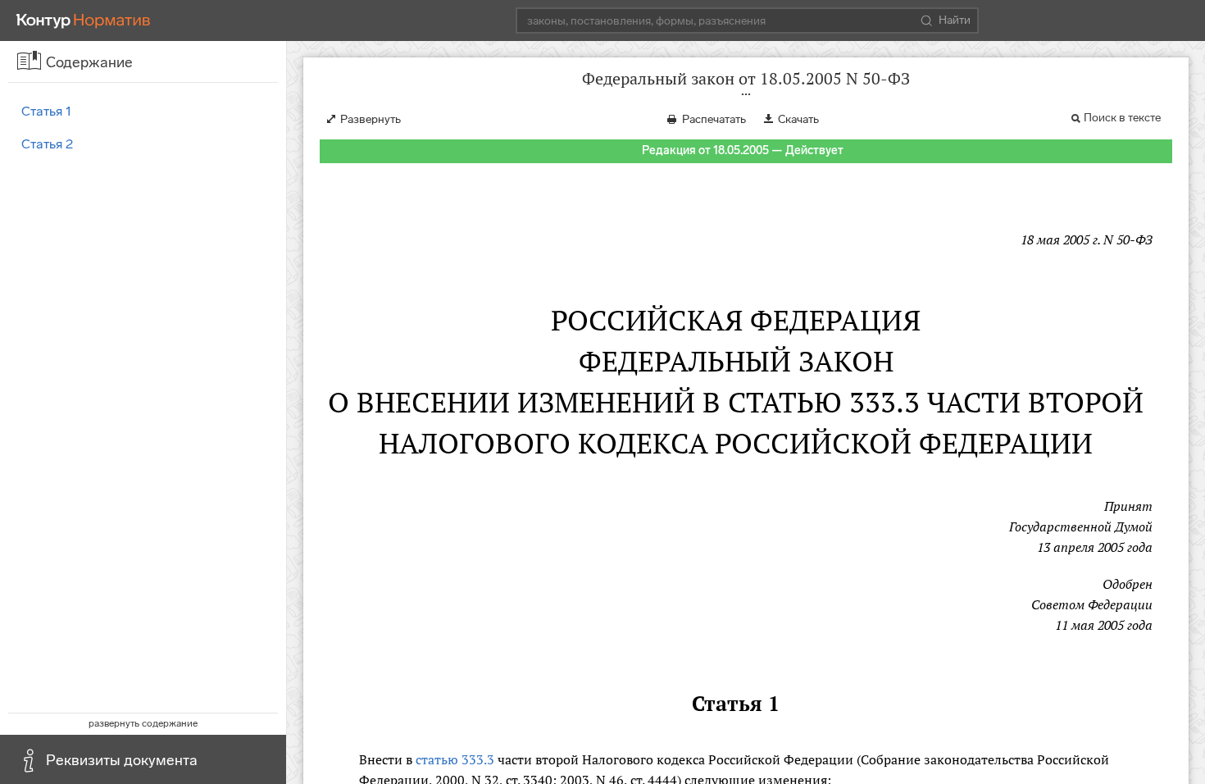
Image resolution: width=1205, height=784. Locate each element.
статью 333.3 (455, 759)
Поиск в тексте (1122, 118)
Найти (955, 20)
